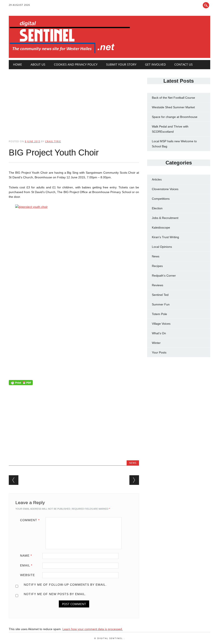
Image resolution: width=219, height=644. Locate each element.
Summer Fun (161, 304)
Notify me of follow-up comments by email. (65, 584)
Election (157, 208)
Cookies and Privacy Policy (76, 64)
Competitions (161, 198)
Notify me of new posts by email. (55, 594)
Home (17, 64)
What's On (159, 333)
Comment (30, 520)
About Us (38, 64)
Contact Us (183, 64)
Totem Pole (159, 314)
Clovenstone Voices (165, 189)
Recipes (157, 266)
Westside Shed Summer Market (173, 107)
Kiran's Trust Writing (165, 237)
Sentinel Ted (160, 294)
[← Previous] (13, 480)
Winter (156, 343)
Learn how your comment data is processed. (92, 629)
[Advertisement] (74, 101)
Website (27, 575)
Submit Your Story (121, 64)
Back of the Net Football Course (173, 97)
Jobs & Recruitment (165, 218)
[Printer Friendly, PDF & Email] (21, 383)
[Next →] (134, 480)
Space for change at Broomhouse (174, 117)
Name (26, 555)
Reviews (157, 285)
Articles (157, 179)
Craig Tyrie (53, 141)
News (132, 462)
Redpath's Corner (164, 275)
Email (26, 565)
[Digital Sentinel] (70, 53)
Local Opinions (162, 246)
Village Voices (161, 323)
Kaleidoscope (161, 227)
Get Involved (155, 64)
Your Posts (159, 352)
